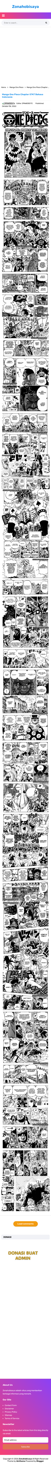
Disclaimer (9, 1408)
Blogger (40, 1461)
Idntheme (20, 1461)
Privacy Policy (11, 1412)
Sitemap (8, 1415)
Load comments (25, 1224)
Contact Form (11, 1405)
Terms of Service (12, 1418)
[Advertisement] (25, 55)
